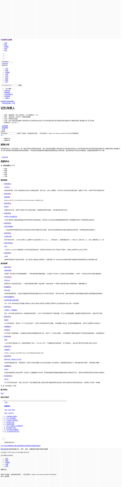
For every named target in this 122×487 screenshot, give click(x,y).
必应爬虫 (37, 446)
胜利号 (6, 206)
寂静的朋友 (7, 270)
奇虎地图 (26, 446)
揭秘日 (6, 320)
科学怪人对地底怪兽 (10, 216)
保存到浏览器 (6, 103)
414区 (6, 256)
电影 (5, 45)
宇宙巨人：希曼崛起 (10, 310)
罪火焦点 (7, 280)
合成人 (6, 369)
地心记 (6, 379)
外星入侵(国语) (11, 420)
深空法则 (7, 290)
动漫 (5, 48)
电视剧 (6, 46)
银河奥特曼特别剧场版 (11, 300)
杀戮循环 (7, 349)
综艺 (5, 50)
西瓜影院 (3, 39)
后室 (5, 340)
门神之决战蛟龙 (11, 429)
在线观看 (4, 126)
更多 (3, 393)
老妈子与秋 (10, 427)
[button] (7, 138)
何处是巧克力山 (11, 431)
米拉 (5, 246)
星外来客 (9, 424)
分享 (13, 103)
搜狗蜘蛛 (20, 446)
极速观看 (4, 127)
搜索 (20, 85)
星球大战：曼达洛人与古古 (12, 359)
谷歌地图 (32, 446)
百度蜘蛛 (9, 446)
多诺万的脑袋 (8, 226)
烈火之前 (9, 422)
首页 (5, 43)
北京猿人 (7, 187)
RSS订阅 (3, 446)
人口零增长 (10, 418)
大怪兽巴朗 (7, 236)
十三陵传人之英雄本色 (13, 426)
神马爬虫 (15, 446)
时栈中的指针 (10, 416)
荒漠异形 (7, 330)
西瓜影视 (9, 39)
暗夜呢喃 (7, 197)
